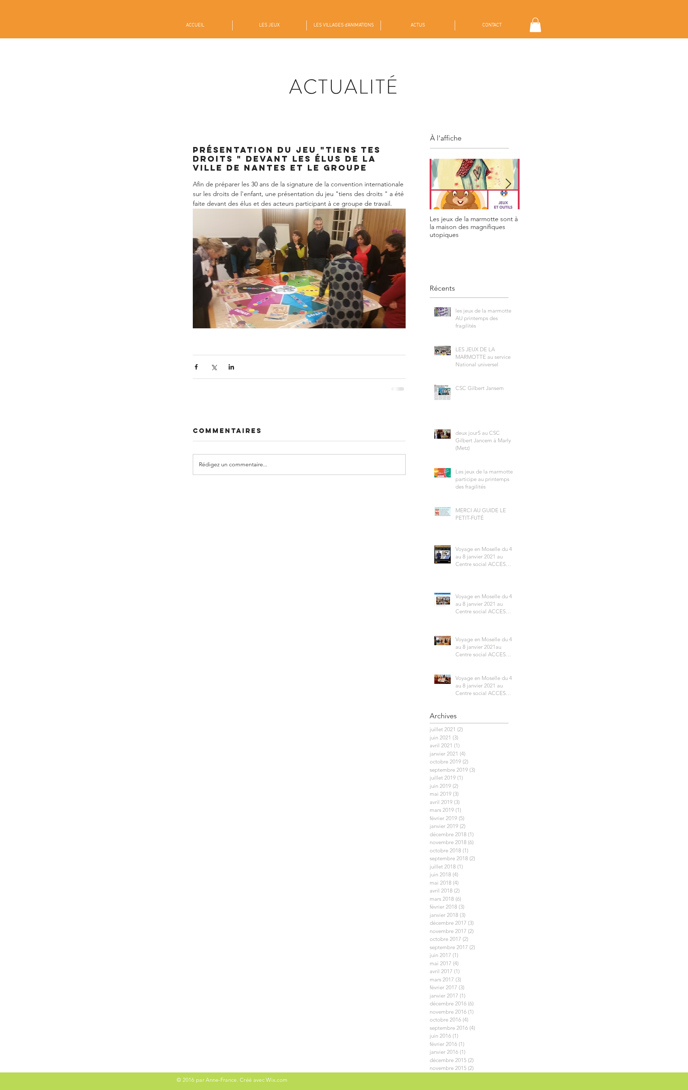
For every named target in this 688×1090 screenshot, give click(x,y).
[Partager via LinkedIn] (231, 366)
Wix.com (276, 1079)
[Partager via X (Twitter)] (213, 366)
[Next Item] (508, 184)
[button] (535, 25)
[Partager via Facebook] (196, 366)
